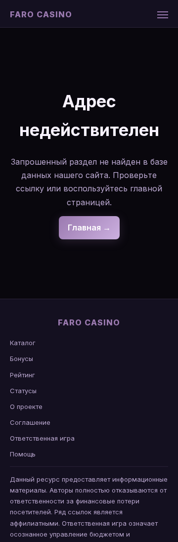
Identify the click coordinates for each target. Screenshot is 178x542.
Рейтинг (22, 375)
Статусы (23, 391)
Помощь (23, 454)
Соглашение (30, 422)
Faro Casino (41, 14)
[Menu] (162, 14)
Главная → (89, 227)
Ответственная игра (42, 438)
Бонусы (21, 358)
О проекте (26, 406)
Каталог (23, 343)
